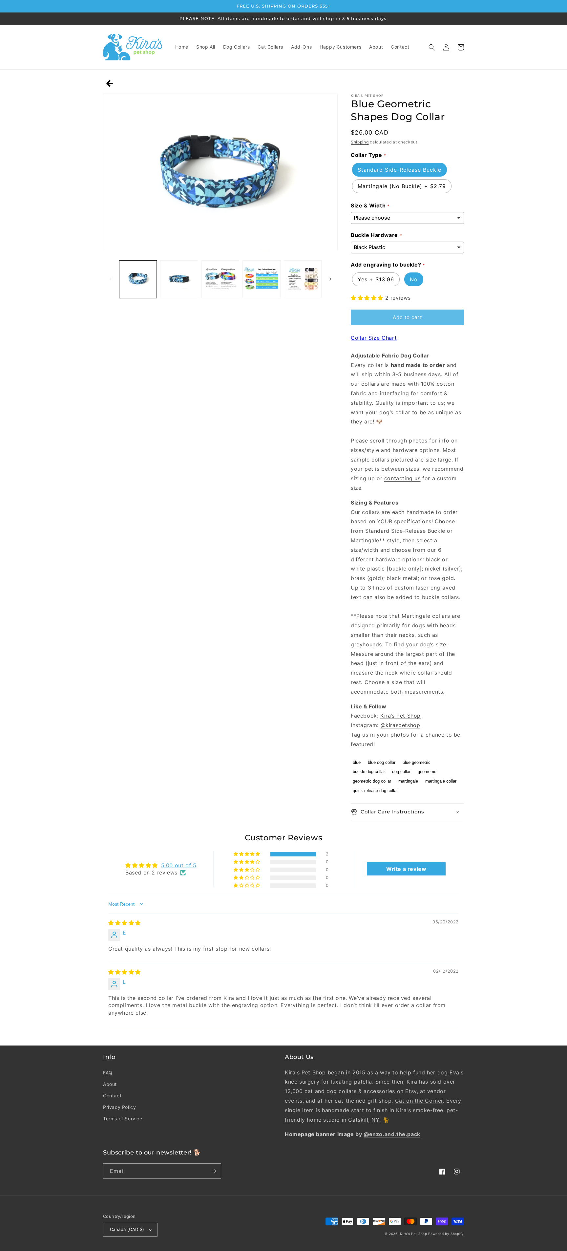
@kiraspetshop (400, 725)
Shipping (360, 142)
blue (357, 762)
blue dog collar (381, 762)
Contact (112, 1095)
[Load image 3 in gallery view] (220, 279)
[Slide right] (330, 279)
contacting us (402, 478)
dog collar (401, 771)
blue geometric (416, 762)
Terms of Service (122, 1118)
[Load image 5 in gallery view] (303, 279)
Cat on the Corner (419, 1100)
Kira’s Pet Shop (400, 715)
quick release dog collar (375, 790)
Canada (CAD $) (127, 1229)
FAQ (108, 1072)
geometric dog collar (372, 781)
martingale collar (440, 781)
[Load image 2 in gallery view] (179, 279)
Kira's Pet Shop (413, 1234)
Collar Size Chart (374, 337)
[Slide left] (110, 279)
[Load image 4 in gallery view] (261, 279)
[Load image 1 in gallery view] (138, 279)
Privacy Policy (119, 1107)
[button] (432, 47)
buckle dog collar (369, 771)
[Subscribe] (213, 1171)
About (110, 1084)
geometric (427, 771)
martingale (408, 781)
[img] (124, 922)
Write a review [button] (406, 869)
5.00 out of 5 (179, 865)
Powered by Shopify (446, 1234)
